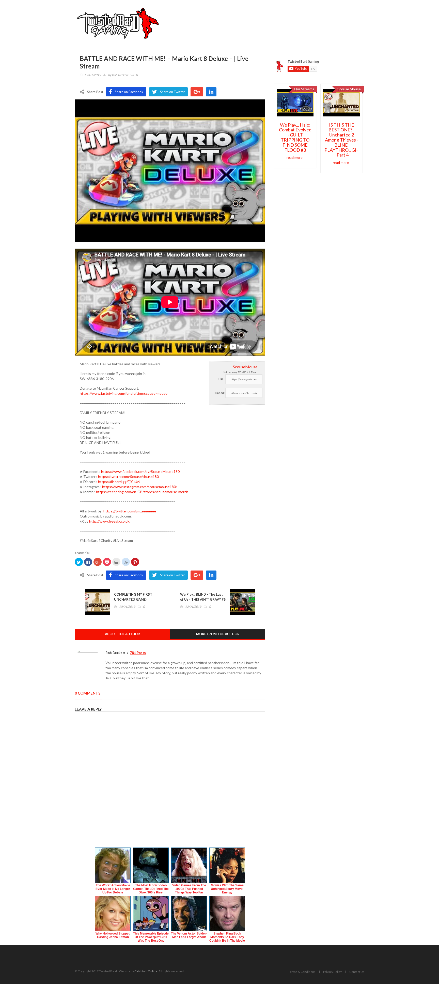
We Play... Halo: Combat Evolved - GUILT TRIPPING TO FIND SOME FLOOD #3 (295, 137)
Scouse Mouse (349, 89)
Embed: (220, 392)
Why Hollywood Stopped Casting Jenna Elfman (113, 935)
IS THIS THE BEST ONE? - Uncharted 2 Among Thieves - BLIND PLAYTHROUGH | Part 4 (341, 140)
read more (295, 157)
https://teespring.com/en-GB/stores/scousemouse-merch (142, 492)
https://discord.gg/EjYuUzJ (119, 481)
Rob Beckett (120, 75)
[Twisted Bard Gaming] (119, 25)
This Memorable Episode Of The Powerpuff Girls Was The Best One (151, 937)
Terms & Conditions (302, 972)
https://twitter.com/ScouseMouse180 (128, 476)
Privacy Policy (332, 972)
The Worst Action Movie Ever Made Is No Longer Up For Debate (113, 889)
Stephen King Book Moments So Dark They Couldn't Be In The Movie (227, 937)
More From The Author (218, 634)
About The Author (122, 634)
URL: (221, 379)
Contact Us (356, 972)
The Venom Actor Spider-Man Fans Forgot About (189, 935)
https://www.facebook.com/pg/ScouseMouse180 (140, 471)
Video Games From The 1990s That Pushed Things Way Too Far (189, 889)
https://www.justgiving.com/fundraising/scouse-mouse (123, 393)
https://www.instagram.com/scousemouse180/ (139, 487)
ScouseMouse (245, 366)
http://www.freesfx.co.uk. (109, 521)
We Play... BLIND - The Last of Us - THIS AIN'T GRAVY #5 (203, 596)
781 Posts (138, 653)
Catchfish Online (145, 971)
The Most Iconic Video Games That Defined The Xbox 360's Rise (151, 889)
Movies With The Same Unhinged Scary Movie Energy (227, 889)
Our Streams (304, 89)
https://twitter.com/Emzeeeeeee (129, 511)
